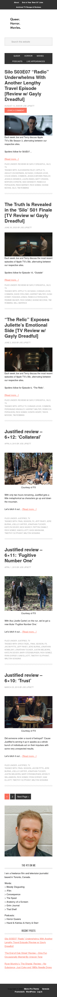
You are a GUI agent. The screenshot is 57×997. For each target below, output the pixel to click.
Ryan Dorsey (11, 655)
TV (6, 167)
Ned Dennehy (29, 181)
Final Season (24, 521)
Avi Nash (29, 173)
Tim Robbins (23, 187)
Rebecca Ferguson (38, 297)
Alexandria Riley (26, 170)
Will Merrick (20, 302)
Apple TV (40, 170)
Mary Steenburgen (29, 652)
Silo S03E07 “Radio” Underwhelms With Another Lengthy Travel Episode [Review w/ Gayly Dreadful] (27, 85)
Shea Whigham (36, 530)
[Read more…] (12, 159)
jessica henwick (13, 179)
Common (22, 176)
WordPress (31, 991)
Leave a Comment (15, 110)
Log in (39, 991)
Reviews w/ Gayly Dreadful (31, 164)
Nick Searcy (26, 527)
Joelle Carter (19, 524)
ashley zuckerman (14, 173)
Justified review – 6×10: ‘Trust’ (23, 678)
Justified (22, 518)
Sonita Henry (34, 412)
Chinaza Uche (41, 173)
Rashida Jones (19, 297)
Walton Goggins (32, 533)
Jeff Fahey (40, 521)
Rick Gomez (35, 185)
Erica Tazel (23, 643)
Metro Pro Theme (31, 988)
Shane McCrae (40, 300)
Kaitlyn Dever (12, 527)
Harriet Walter (38, 294)
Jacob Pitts (10, 646)
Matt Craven (41, 179)
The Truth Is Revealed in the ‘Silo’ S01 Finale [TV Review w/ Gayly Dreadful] (28, 212)
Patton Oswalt (40, 527)
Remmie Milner (12, 300)
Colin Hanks (11, 176)
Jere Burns (34, 646)
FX (33, 521)
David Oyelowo (21, 294)
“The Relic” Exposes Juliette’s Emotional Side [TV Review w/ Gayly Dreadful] (27, 327)
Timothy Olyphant (14, 533)
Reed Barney (22, 185)
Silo (48, 164)
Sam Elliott (22, 530)
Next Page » (23, 796)
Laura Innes (28, 179)
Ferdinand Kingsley (15, 409)
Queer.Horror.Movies (28, 23)
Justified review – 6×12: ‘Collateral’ (23, 434)
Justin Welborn (42, 649)
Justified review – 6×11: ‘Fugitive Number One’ (23, 555)
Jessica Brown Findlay (38, 176)
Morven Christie (13, 181)
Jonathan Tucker (37, 524)
